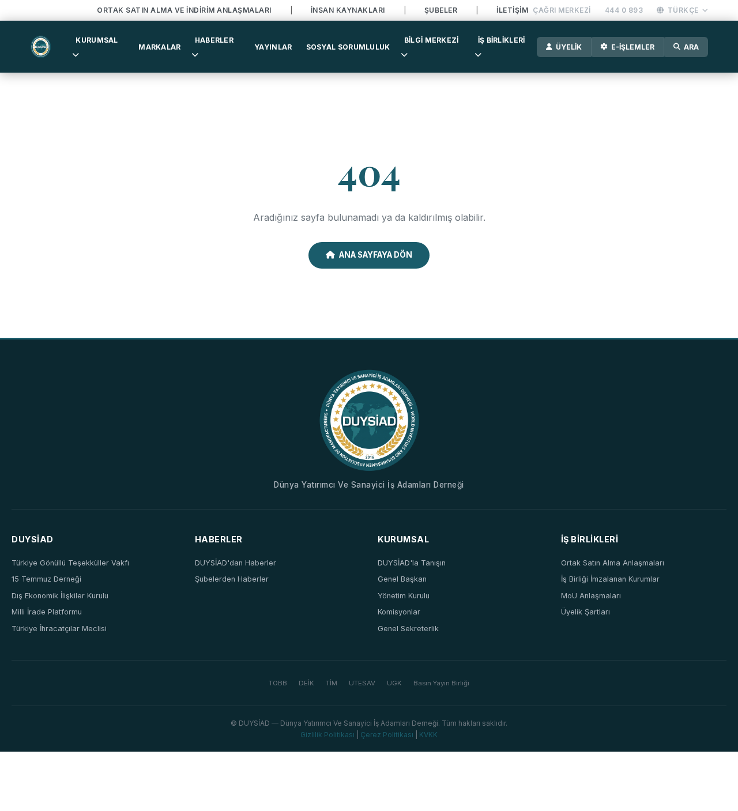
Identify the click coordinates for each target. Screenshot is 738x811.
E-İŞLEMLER (632, 47)
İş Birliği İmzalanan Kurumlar (610, 579)
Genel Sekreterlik (408, 628)
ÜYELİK (569, 47)
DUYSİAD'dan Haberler (235, 563)
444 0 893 (624, 10)
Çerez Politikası (386, 734)
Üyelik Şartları (585, 612)
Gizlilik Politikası (327, 734)
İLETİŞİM (512, 10)
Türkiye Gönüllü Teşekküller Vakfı (70, 563)
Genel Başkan (402, 579)
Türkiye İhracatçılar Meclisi (59, 628)
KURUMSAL (97, 40)
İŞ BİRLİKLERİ (501, 40)
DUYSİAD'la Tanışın (412, 563)
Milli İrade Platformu (47, 612)
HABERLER (214, 40)
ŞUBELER (441, 10)
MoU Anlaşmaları (591, 595)
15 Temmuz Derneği (46, 579)
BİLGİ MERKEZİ (431, 40)
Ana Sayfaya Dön (375, 254)
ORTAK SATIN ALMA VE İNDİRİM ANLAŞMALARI (184, 10)
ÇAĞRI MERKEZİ (562, 10)
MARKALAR (159, 47)
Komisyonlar (399, 612)
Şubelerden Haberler (232, 579)
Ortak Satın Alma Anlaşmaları (612, 563)
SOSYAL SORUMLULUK (348, 47)
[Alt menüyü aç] (75, 54)
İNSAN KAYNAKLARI (348, 10)
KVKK (428, 734)
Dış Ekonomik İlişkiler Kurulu (60, 595)
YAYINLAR (273, 47)
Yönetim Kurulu (404, 595)
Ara (691, 47)
